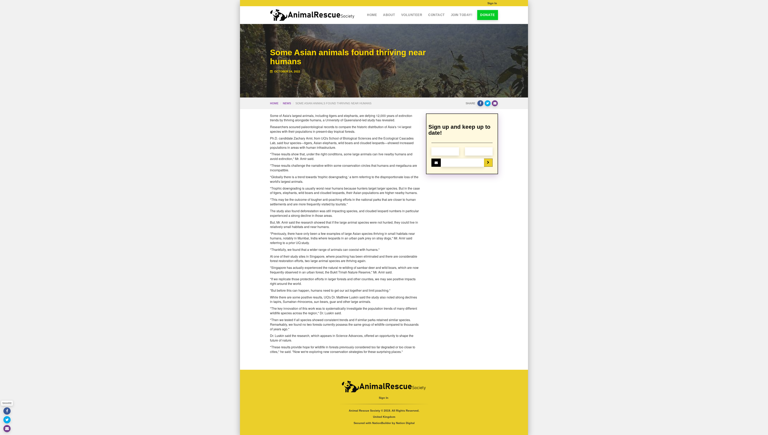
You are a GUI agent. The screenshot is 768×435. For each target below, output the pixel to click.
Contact (436, 15)
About (389, 15)
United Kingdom (384, 416)
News (287, 103)
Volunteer (411, 15)
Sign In (492, 3)
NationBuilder (381, 423)
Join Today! (461, 15)
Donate (487, 15)
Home (372, 15)
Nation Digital (405, 423)
